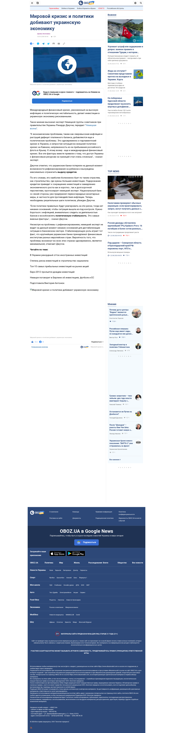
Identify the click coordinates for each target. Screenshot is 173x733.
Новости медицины (56, 615)
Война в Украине (68, 8)
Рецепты (52, 600)
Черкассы (83, 570)
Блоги (105, 563)
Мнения (112, 304)
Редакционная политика (39, 347)
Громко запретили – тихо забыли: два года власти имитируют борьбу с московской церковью (120, 398)
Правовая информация (104, 512)
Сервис (82, 592)
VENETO (101, 8)
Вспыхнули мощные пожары (119, 252)
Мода (75, 622)
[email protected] (57, 716)
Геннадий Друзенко (116, 418)
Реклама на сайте (55, 518)
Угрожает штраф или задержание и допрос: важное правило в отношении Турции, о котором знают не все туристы (125, 49)
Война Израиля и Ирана (86, 8)
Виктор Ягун (113, 337)
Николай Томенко (115, 404)
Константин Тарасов (116, 318)
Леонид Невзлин (115, 434)
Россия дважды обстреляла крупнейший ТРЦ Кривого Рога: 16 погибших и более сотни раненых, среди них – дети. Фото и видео (125, 226)
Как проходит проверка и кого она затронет (125, 212)
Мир (61, 563)
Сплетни (60, 622)
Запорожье (67, 570)
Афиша (51, 622)
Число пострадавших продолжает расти (123, 232)
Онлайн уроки (69, 585)
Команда (75, 512)
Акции (75, 592)
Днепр (75, 570)
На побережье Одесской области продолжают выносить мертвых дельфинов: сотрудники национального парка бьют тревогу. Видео (119, 102)
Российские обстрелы (115, 8)
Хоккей (69, 578)
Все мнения (114, 460)
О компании (53, 512)
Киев (51, 570)
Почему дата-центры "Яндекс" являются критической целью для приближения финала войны (119, 312)
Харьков (58, 570)
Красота (68, 622)
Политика (49, 563)
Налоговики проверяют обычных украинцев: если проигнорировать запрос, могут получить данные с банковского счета (125, 206)
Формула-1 (83, 578)
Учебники (57, 585)
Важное (112, 14)
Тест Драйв (53, 592)
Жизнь (77, 563)
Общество (122, 563)
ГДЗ (50, 585)
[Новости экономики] (84, 348)
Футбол (52, 578)
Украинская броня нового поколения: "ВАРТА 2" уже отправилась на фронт (121, 443)
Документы (76, 518)
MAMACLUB (70, 615)
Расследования (95, 563)
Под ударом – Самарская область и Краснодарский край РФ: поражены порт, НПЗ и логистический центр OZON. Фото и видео (125, 246)
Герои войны (54, 8)
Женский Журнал (85, 622)
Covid (78, 615)
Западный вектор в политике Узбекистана (119, 346)
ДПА (77, 585)
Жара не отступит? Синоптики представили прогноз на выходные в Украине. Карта (120, 75)
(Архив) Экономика (43, 34)
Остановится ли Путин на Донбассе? (120, 413)
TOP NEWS (113, 171)
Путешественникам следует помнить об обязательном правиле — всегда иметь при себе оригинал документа (124, 58)
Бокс (75, 578)
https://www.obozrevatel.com (108, 666)
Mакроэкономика (71, 607)
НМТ (88, 585)
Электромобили (65, 592)
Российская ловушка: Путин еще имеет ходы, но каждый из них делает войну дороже (120, 331)
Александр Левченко (116, 351)
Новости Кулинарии (73, 600)
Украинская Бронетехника (118, 449)
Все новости (137, 563)
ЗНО (82, 585)
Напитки (61, 600)
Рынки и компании (56, 607)
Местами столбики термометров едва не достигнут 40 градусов (116, 85)
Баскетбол (60, 578)
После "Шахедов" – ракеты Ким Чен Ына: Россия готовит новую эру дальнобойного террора (121, 427)
